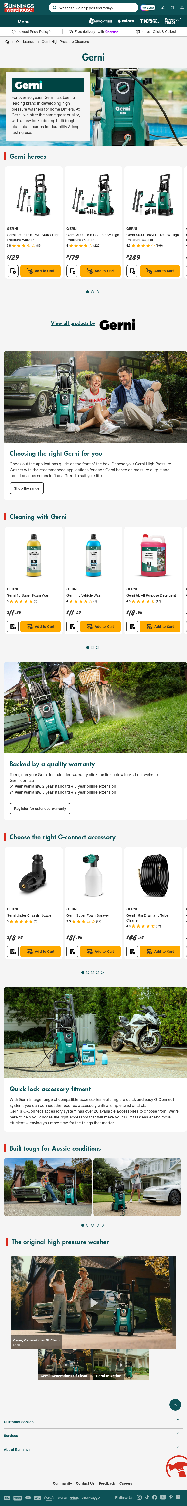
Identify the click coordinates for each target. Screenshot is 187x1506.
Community (62, 1483)
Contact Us (85, 1483)
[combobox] (93, 7)
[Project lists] (172, 7)
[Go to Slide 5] (102, 972)
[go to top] (175, 1405)
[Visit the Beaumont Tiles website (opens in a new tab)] (100, 21)
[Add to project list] (13, 271)
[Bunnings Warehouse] (19, 11)
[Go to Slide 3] (97, 291)
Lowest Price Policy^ (34, 31)
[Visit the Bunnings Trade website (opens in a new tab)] (173, 21)
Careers (125, 1483)
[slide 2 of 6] (137, 1187)
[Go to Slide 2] (92, 291)
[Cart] (182, 7)
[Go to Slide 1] (87, 291)
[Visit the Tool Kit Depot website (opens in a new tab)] (149, 21)
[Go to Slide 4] (97, 972)
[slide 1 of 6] (48, 1187)
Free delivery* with (89, 31)
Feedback (107, 1483)
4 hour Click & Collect (159, 31)
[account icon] (163, 7)
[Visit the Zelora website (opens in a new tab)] (126, 21)
